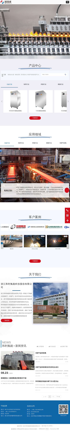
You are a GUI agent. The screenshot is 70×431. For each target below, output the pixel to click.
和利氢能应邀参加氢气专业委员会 (46, 381)
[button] (67, 2)
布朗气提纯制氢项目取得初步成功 (46, 367)
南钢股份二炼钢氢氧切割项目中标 (13, 378)
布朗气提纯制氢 (40, 353)
